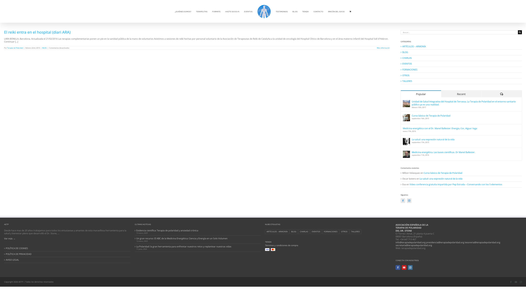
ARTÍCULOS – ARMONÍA (414, 46)
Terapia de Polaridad (15, 48)
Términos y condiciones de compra (281, 245)
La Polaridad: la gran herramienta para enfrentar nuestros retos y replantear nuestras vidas (183, 246)
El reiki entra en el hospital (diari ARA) (37, 32)
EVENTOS (407, 63)
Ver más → (9, 238)
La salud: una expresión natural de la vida (433, 139)
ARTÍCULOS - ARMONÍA (277, 231)
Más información (383, 48)
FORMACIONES (409, 69)
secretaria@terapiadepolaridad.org (414, 245)
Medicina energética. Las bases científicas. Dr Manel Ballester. (443, 152)
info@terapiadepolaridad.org (411, 242)
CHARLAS (407, 58)
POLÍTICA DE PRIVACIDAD (19, 254)
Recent (461, 94)
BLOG (44, 48)
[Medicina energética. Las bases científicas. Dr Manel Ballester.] (406, 152)
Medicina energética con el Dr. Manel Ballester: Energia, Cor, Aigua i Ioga (440, 128)
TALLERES (407, 81)
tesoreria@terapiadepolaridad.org (482, 242)
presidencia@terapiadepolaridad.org (445, 242)
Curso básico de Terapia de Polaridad (431, 115)
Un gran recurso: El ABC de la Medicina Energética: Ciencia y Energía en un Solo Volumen (182, 238)
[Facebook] (403, 200)
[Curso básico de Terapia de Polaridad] (406, 115)
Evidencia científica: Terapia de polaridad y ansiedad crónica (167, 230)
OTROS (405, 75)
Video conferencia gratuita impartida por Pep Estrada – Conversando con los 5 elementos (456, 184)
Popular (421, 94)
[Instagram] (409, 200)
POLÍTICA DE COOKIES (17, 248)
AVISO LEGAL (12, 259)
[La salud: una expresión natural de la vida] (406, 139)
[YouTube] (404, 267)
